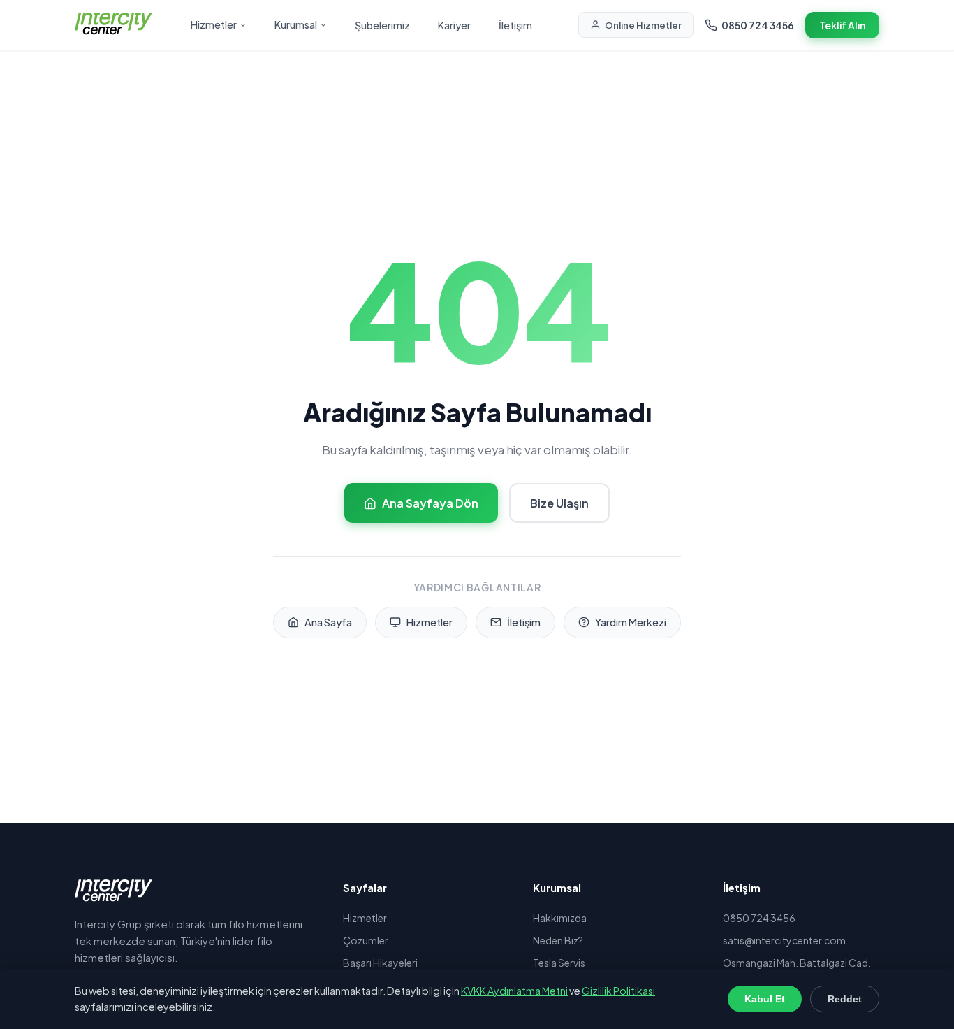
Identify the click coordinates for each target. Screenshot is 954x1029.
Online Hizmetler (643, 25)
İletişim (515, 25)
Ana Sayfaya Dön (430, 503)
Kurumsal (295, 24)
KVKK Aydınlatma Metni (514, 990)
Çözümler (365, 940)
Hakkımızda (560, 918)
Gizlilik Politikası (618, 990)
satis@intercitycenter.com (784, 940)
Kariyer (454, 25)
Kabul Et (764, 999)
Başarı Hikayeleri (380, 962)
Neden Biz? (558, 940)
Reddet (845, 999)
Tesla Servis (559, 962)
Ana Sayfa (328, 622)
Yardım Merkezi (630, 622)
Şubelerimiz (382, 25)
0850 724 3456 (757, 25)
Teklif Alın (842, 25)
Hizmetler (214, 24)
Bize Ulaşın (559, 503)
